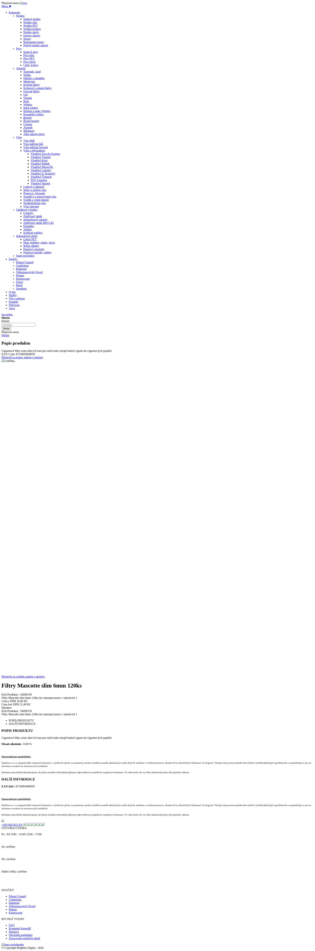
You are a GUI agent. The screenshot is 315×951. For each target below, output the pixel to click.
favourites (7, 314)
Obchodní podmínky (21, 935)
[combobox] (18, 325)
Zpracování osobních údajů (24, 938)
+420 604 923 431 (12, 824)
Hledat (5, 335)
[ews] (23, 3)
